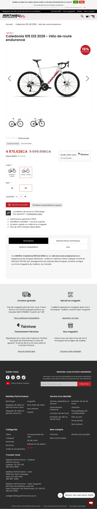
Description (28, 241)
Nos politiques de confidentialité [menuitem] (79, 412)
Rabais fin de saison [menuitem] (36, 444)
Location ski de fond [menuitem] (59, 413)
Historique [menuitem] (10, 401)
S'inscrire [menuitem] (54, 434)
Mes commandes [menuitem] (58, 438)
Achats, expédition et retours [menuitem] (59, 402)
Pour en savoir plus (26, 351)
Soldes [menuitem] (30, 447)
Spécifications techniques (68, 241)
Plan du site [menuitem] (76, 417)
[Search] (82, 17)
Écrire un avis (23, 138)
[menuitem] (56, 11)
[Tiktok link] (24, 377)
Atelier (79, 11)
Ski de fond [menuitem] (32, 440)
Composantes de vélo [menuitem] (35, 435)
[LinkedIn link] (18, 377)
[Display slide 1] (16, 122)
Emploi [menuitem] (30, 412)
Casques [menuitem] (10, 438)
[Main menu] (93, 16)
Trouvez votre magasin (70, 351)
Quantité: (10, 196)
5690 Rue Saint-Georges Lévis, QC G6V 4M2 (17, 475)
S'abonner (84, 384)
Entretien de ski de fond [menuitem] (79, 402)
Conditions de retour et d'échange (28, 211)
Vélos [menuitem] (8, 434)
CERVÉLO (10, 33)
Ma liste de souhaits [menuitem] (80, 434)
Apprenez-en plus (70, 318)
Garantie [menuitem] (75, 407)
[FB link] (8, 377)
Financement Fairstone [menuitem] (56, 408)
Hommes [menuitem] (10, 441)
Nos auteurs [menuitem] (32, 408)
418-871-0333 (12, 491)
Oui (76, 2)
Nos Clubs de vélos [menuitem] (36, 405)
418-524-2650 (12, 467)
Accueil (9, 24)
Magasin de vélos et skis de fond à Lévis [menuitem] (15, 406)
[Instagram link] (13, 377)
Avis (68, 247)
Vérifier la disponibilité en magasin (48, 205)
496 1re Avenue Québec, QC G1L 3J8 (15, 463)
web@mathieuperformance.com (21, 496)
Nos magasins (69, 11)
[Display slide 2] (38, 122)
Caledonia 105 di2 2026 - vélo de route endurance (38, 24)
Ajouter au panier (20, 204)
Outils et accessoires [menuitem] (15, 449)
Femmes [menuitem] (10, 445)
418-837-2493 (12, 479)
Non (81, 2)
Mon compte (89, 11)
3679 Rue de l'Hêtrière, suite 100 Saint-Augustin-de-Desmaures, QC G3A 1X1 (25, 487)
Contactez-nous (34, 214)
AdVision (64, 506)
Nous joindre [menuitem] (77, 420)
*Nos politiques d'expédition (26, 318)
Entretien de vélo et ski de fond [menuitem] (59, 418)
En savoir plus (66, 158)
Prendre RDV (56, 11)
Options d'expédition (28, 247)
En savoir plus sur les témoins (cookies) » (49, 5)
